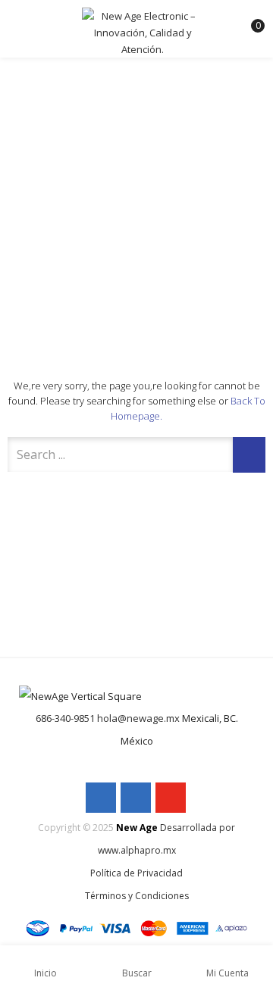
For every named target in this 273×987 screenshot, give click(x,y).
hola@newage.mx (138, 718)
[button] (249, 19)
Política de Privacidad (136, 873)
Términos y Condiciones (137, 895)
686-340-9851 (65, 718)
